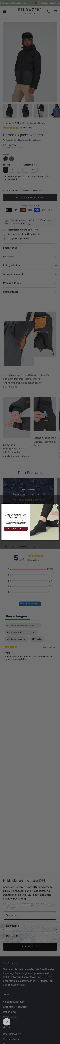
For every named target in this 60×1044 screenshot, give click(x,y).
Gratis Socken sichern (16, 529)
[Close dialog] (56, 505)
